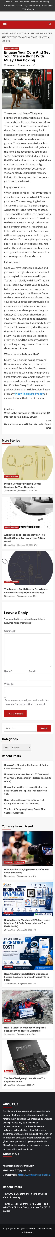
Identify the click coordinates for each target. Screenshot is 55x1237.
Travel (19, 5)
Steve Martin (12, 65)
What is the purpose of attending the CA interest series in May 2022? (27, 413)
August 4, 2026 (25, 1085)
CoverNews (43, 1228)
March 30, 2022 (26, 65)
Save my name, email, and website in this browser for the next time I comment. (27, 702)
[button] (5, 24)
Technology (19, 862)
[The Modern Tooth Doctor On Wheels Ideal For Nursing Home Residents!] (27, 568)
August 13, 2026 (25, 930)
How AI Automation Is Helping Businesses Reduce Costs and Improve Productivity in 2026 (25, 790)
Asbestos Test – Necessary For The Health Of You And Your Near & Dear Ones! (25, 538)
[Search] (50, 24)
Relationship (47, 5)
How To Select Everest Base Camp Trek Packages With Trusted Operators (24, 802)
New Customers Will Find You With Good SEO (27, 424)
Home (9, 1)
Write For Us (28, 9)
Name (8, 671)
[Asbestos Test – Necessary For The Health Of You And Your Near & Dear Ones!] (27, 514)
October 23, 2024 (26, 491)
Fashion (34, 1)
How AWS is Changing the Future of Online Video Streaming (26, 767)
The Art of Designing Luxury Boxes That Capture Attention (25, 811)
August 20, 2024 (25, 596)
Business (8, 862)
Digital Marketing (32, 5)
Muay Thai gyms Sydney (29, 393)
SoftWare (8, 967)
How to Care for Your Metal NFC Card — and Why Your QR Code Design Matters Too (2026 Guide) (27, 778)
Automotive (9, 5)
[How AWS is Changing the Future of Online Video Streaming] (27, 848)
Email (32, 671)
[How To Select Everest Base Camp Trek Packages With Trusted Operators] (27, 1007)
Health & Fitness (11, 48)
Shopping (44, 1)
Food (16, 1)
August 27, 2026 (25, 876)
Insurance (24, 1)
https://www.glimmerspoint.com (34, 1174)
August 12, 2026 (25, 984)
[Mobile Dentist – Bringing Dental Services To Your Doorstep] (27, 463)
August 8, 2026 (25, 1034)
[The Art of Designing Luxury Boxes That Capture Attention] (27, 1057)
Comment (10, 630)
